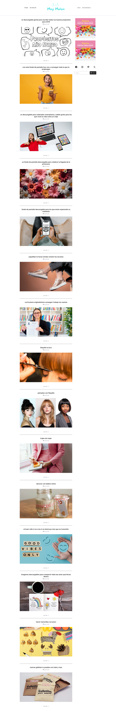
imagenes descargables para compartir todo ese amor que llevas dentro (46, 575)
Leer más (45, 60)
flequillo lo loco (46, 348)
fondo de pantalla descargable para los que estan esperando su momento (46, 210)
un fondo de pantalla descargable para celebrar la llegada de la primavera (46, 163)
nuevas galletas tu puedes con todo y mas (46, 667)
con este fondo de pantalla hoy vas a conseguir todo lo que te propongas (46, 68)
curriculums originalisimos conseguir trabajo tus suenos (46, 302)
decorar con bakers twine (46, 484)
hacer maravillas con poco (46, 622)
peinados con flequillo (46, 393)
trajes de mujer (46, 438)
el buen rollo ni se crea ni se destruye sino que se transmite (46, 529)
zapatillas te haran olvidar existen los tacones (46, 257)
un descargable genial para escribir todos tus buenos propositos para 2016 (46, 21)
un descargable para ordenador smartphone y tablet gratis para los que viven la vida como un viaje (46, 116)
